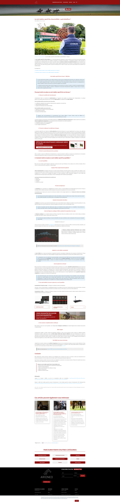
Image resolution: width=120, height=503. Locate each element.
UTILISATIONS (65, 2)
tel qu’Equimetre (52, 224)
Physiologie (77, 415)
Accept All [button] (77, 500)
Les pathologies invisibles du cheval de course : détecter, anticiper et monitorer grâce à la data (42, 413)
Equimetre (73, 415)
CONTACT (70, 2)
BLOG (74, 2)
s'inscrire (82, 475)
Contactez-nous (47, 481)
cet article (64, 345)
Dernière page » (55, 442)
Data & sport (42, 415)
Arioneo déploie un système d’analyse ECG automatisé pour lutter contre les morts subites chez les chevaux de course (59, 413)
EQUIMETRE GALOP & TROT (57, 2)
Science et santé (42, 20)
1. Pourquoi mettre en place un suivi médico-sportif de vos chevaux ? (47, 70)
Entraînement (38, 416)
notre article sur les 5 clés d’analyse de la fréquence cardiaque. (68, 245)
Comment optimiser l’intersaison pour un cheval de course (77, 412)
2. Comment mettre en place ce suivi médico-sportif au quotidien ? (47, 72)
